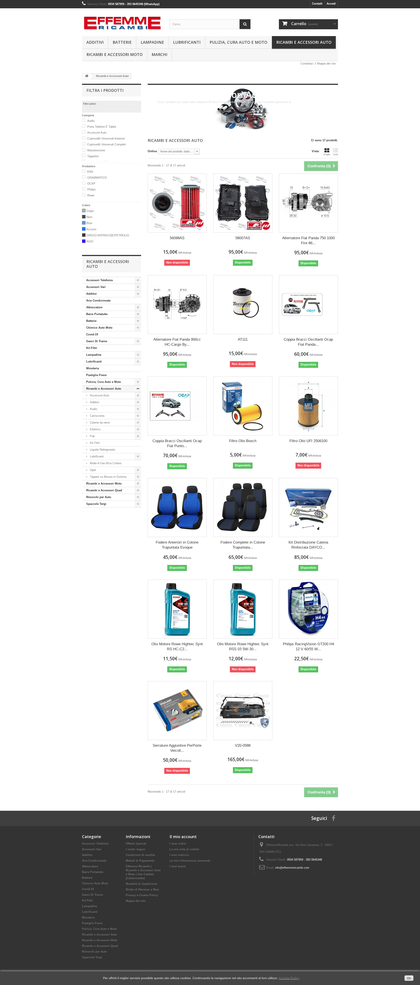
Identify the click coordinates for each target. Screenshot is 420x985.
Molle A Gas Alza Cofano (105, 463)
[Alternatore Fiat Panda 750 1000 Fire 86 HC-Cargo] (308, 203)
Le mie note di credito (184, 849)
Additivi (95, 42)
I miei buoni (178, 866)
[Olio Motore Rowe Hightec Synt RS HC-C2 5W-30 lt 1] (177, 609)
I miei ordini (178, 843)
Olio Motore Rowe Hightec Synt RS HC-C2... (177, 646)
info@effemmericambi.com (292, 867)
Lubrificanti (187, 42)
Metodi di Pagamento (140, 860)
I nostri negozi (135, 849)
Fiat (92, 436)
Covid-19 (92, 334)
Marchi (159, 54)
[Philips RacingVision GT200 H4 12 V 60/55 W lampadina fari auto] (308, 609)
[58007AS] (242, 203)
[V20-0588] (242, 710)
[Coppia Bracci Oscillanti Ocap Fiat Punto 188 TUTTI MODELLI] (177, 406)
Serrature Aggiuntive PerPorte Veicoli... (177, 748)
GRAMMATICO (97, 177)
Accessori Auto (97, 132)
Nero (89, 217)
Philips (91, 189)
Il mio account (183, 836)
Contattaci (307, 63)
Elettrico (94, 429)
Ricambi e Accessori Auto (303, 42)
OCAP (91, 183)
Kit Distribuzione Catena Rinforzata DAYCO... (308, 544)
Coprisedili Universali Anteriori (106, 138)
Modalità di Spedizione (141, 884)
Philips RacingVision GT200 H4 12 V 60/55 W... (308, 646)
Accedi (331, 3)
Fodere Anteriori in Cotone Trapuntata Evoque (177, 544)
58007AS (242, 238)
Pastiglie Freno (96, 375)
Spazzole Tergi (96, 504)
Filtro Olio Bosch (242, 441)
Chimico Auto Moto (99, 327)
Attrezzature (94, 307)
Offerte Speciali (136, 843)
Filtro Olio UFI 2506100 (308, 441)
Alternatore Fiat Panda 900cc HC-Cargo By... (177, 342)
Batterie (122, 42)
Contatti (317, 3)
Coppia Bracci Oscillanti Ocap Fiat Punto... (177, 443)
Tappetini (93, 156)
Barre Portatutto (97, 314)
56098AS (177, 238)
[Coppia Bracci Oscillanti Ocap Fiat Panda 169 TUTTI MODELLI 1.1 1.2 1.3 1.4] (308, 304)
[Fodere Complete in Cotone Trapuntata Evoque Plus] (242, 507)
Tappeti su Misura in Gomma (107, 476)
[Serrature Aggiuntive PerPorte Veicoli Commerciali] (177, 710)
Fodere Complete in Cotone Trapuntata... (242, 544)
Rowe (90, 195)
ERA (90, 171)
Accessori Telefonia (99, 280)
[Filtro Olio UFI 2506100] (308, 406)
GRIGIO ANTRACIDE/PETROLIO (107, 235)
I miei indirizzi (179, 855)
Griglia (326, 154)
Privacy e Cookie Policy (142, 895)
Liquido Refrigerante (102, 449)
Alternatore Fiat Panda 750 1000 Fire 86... (308, 240)
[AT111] (242, 304)
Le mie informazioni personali (190, 860)
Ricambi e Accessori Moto (114, 54)
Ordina (152, 151)
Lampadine (152, 42)
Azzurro (91, 229)
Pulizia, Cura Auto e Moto (238, 42)
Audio (90, 120)
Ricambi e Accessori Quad (104, 490)
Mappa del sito (326, 63)
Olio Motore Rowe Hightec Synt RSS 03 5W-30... (242, 646)
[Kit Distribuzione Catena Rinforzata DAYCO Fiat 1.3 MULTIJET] (308, 507)
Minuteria (92, 368)
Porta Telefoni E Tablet (101, 126)
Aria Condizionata (98, 300)
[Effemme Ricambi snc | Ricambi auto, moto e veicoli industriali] (122, 21)
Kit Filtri (91, 348)
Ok (409, 978)
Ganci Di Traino (96, 341)
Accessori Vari (96, 287)
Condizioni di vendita (140, 855)
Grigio (90, 211)
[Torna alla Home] (86, 76)
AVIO (89, 241)
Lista (335, 154)
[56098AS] (177, 203)
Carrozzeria (96, 415)
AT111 (243, 339)
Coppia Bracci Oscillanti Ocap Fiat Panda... (308, 342)
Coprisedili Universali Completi (106, 144)
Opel (92, 470)
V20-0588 (242, 745)
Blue (89, 223)
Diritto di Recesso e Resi (142, 889)
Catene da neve (99, 422)
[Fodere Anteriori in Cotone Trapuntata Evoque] (177, 507)
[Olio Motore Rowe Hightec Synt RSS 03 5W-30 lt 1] (242, 609)
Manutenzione (96, 150)
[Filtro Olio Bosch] (242, 406)
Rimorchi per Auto (98, 497)
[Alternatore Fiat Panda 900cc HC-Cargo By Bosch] (177, 304)
